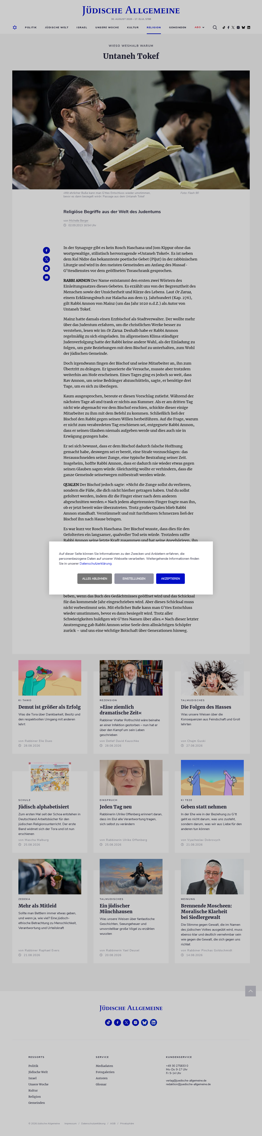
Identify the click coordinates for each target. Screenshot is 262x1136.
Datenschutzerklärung (96, 563)
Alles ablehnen (94, 579)
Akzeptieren (170, 579)
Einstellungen (134, 579)
